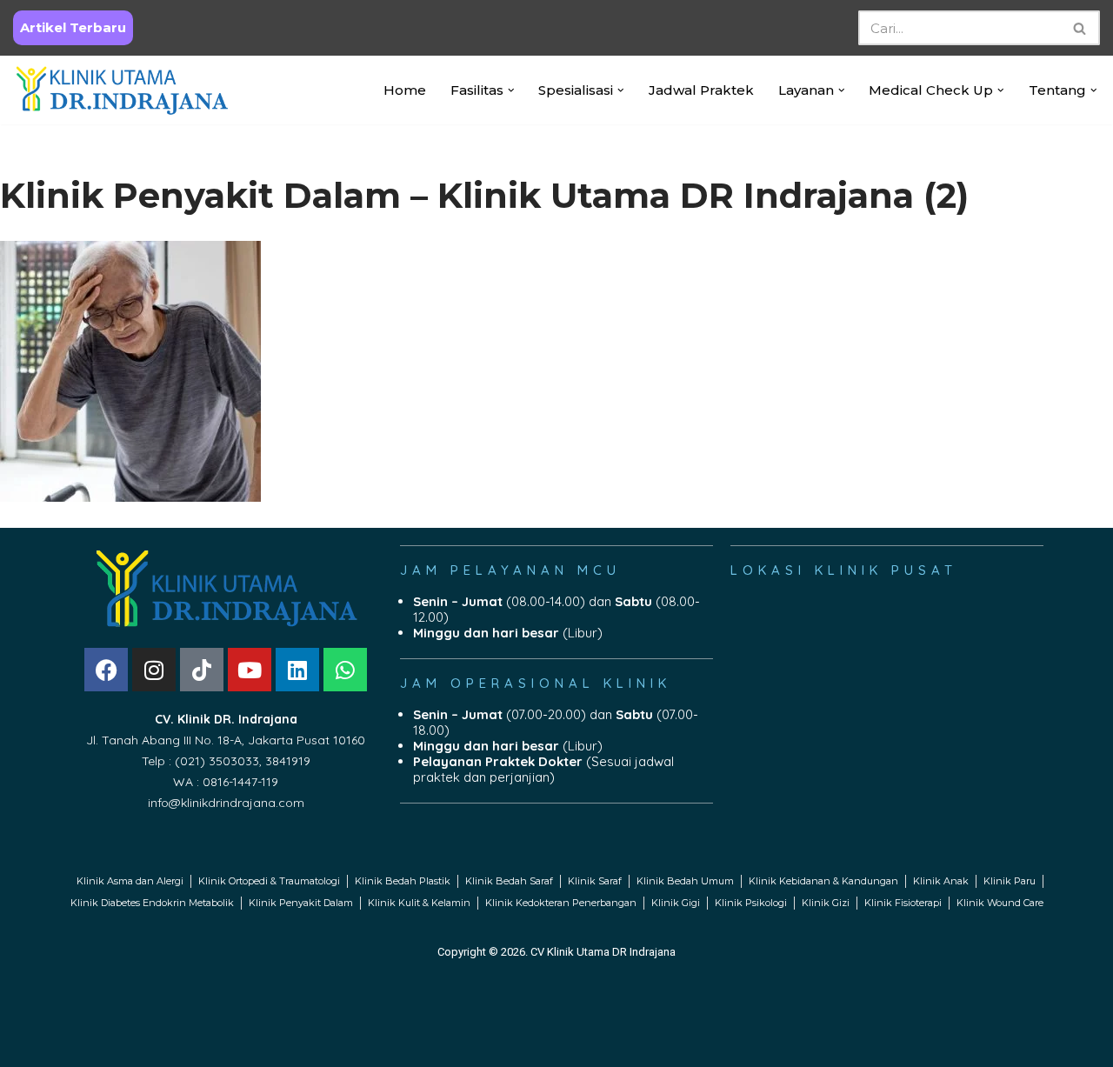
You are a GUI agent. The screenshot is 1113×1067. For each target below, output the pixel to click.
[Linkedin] (297, 669)
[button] (511, 90)
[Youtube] (249, 669)
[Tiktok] (201, 669)
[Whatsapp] (345, 669)
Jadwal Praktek (701, 90)
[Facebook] (106, 669)
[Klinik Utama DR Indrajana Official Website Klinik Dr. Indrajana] (121, 90)
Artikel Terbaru (73, 27)
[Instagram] (154, 669)
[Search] (1080, 27)
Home (404, 90)
